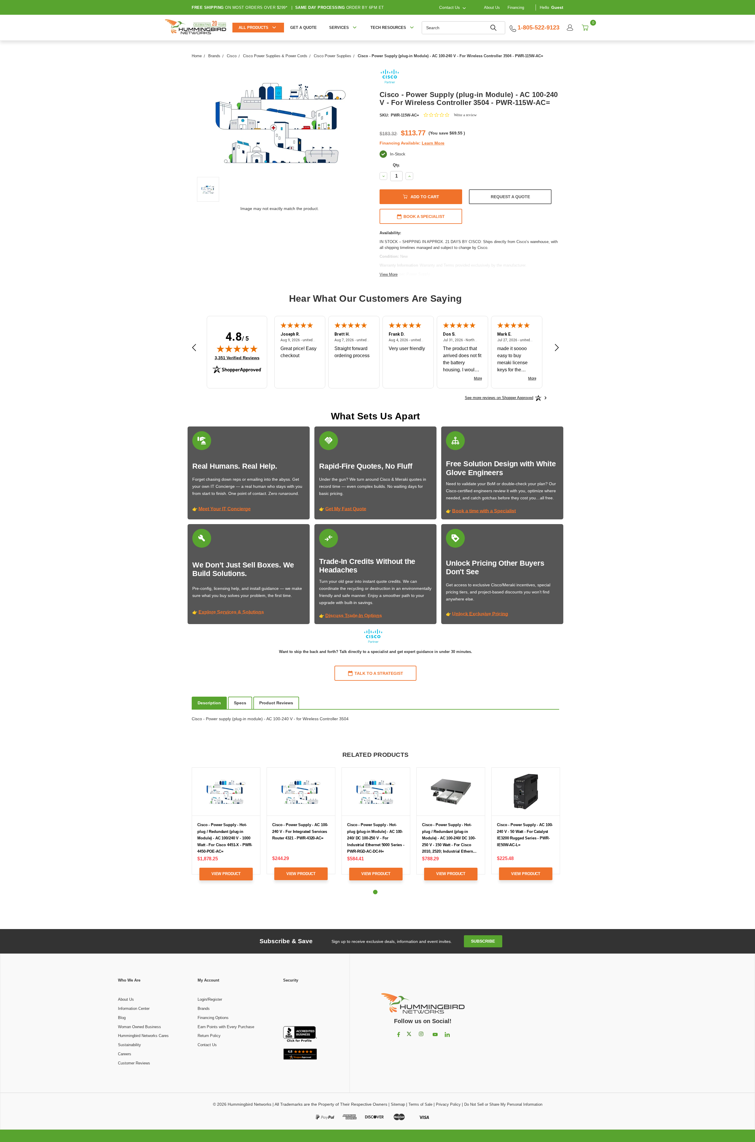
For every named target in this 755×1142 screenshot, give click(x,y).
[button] (300, 1004)
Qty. (396, 165)
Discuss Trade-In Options (353, 615)
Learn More (433, 143)
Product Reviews (276, 702)
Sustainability (129, 1045)
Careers (124, 1054)
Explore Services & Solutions (231, 612)
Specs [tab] (240, 702)
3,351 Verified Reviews (237, 357)
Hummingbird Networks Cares (143, 1035)
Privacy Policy (448, 1104)
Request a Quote (510, 196)
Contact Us (207, 1045)
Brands (204, 1008)
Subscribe (483, 941)
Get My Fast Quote (345, 508)
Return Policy (209, 1035)
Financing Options (213, 1017)
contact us (449, 7)
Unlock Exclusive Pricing (480, 613)
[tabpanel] (226, 828)
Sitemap (398, 1104)
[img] (237, 348)
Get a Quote (303, 27)
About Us (492, 7)
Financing (516, 7)
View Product (226, 874)
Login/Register (210, 999)
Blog (122, 1017)
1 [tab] (375, 892)
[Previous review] (194, 348)
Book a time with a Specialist (484, 510)
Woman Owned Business (139, 1027)
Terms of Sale (420, 1104)
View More (389, 274)
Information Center (134, 1008)
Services (339, 27)
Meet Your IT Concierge (224, 508)
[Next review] (556, 348)
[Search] (494, 28)
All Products (253, 27)
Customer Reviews (134, 1063)
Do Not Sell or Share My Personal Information (503, 1104)
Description (209, 702)
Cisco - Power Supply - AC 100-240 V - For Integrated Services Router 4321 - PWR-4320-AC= (300, 831)
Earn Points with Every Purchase (226, 1027)
